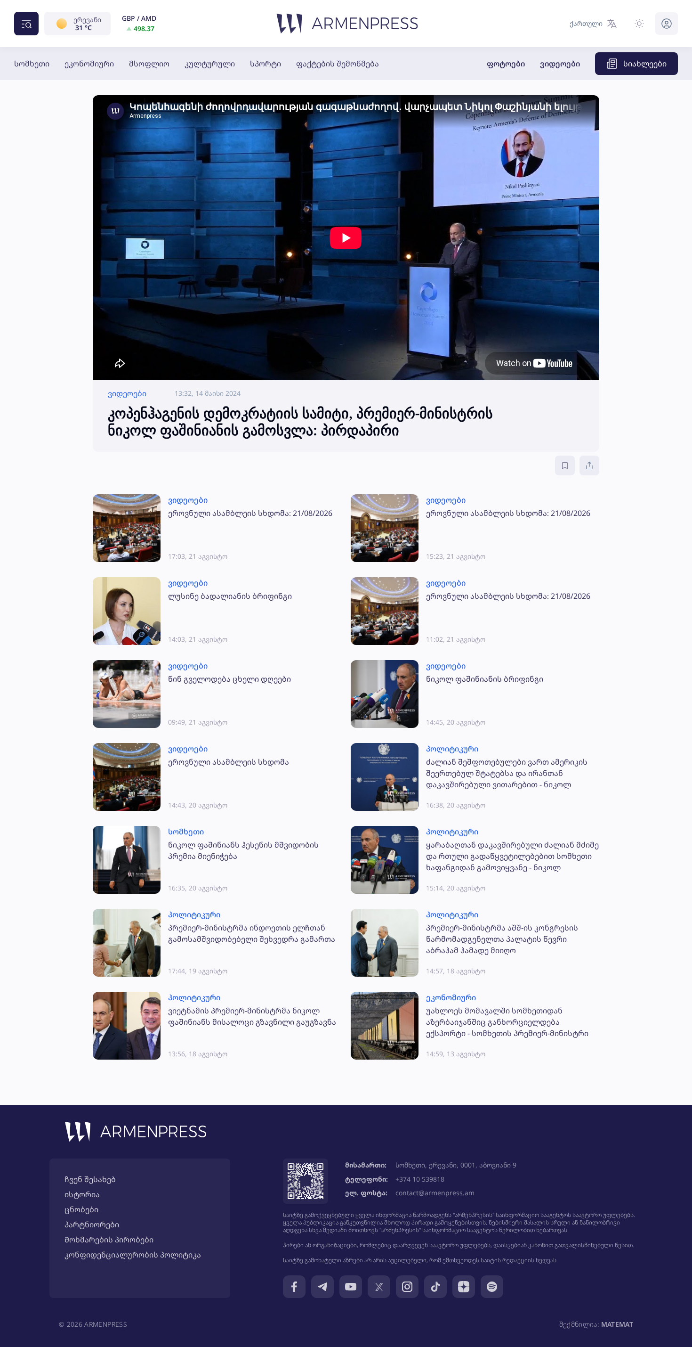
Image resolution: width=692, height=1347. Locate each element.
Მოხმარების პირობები (108, 1239)
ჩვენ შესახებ (90, 1179)
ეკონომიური (89, 63)
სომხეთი (31, 63)
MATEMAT (617, 1324)
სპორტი (265, 63)
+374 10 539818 (419, 1179)
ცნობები (81, 1209)
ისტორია (82, 1194)
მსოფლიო (149, 63)
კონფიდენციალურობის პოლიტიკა (132, 1254)
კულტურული (210, 63)
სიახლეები (645, 63)
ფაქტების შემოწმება (337, 63)
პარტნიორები (91, 1224)
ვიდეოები (560, 63)
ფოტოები (506, 63)
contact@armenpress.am (435, 1192)
